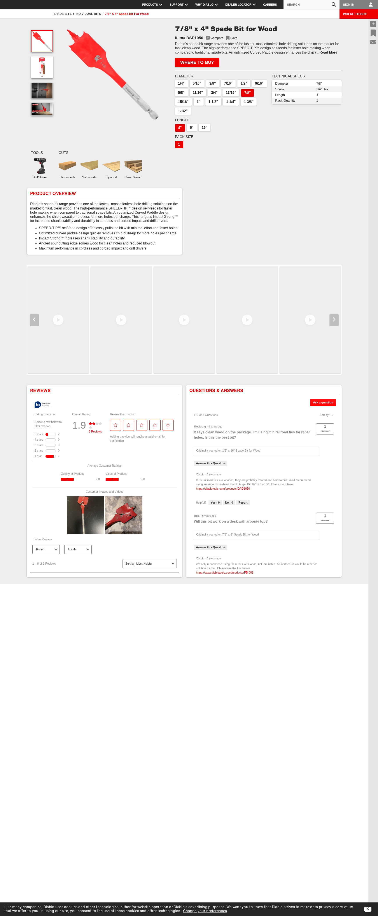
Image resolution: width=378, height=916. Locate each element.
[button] (112, 74)
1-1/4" (231, 102)
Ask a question (323, 402)
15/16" (183, 102)
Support (177, 4)
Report (242, 502)
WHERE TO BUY (355, 14)
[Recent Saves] (373, 33)
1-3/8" (249, 102)
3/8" (212, 83)
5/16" (197, 83)
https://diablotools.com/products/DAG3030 (223, 488)
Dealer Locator (238, 4)
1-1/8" (213, 102)
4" (180, 128)
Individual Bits (88, 14)
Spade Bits (63, 14)
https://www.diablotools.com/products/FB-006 (224, 572)
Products (150, 4)
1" (198, 102)
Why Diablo (204, 4)
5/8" (181, 92)
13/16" (231, 92)
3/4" (214, 92)
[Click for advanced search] (334, 4)
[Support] (373, 42)
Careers (270, 4)
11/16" (198, 92)
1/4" (181, 83)
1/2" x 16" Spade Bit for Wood (241, 450)
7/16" (228, 83)
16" (204, 127)
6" (192, 127)
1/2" (244, 83)
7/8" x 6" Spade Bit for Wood (240, 534)
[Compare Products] (373, 23)
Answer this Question (210, 463)
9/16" (259, 83)
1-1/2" (183, 111)
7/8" (247, 93)
